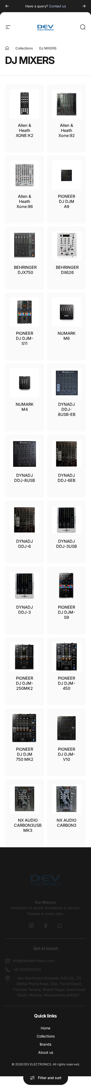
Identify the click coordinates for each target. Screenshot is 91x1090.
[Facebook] (45, 926)
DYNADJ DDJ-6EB (66, 478)
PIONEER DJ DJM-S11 (24, 338)
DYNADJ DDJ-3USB (66, 544)
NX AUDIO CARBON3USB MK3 (27, 825)
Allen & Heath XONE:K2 (24, 130)
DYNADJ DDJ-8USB (24, 478)
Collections (24, 48)
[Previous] (7, 6)
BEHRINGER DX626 (67, 270)
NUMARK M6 (67, 336)
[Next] (83, 6)
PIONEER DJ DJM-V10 (66, 754)
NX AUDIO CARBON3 (66, 823)
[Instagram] (31, 926)
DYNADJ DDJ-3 (24, 610)
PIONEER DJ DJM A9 (66, 201)
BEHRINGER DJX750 (25, 270)
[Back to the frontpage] (7, 48)
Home (45, 1028)
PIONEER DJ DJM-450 (66, 683)
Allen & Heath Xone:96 (24, 201)
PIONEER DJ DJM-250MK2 (24, 683)
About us (45, 1052)
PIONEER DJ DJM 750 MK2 (24, 754)
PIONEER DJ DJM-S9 (66, 612)
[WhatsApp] (60, 926)
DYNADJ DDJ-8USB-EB (66, 409)
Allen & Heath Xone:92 (66, 130)
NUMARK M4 (25, 407)
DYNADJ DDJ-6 (24, 544)
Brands (45, 1044)
